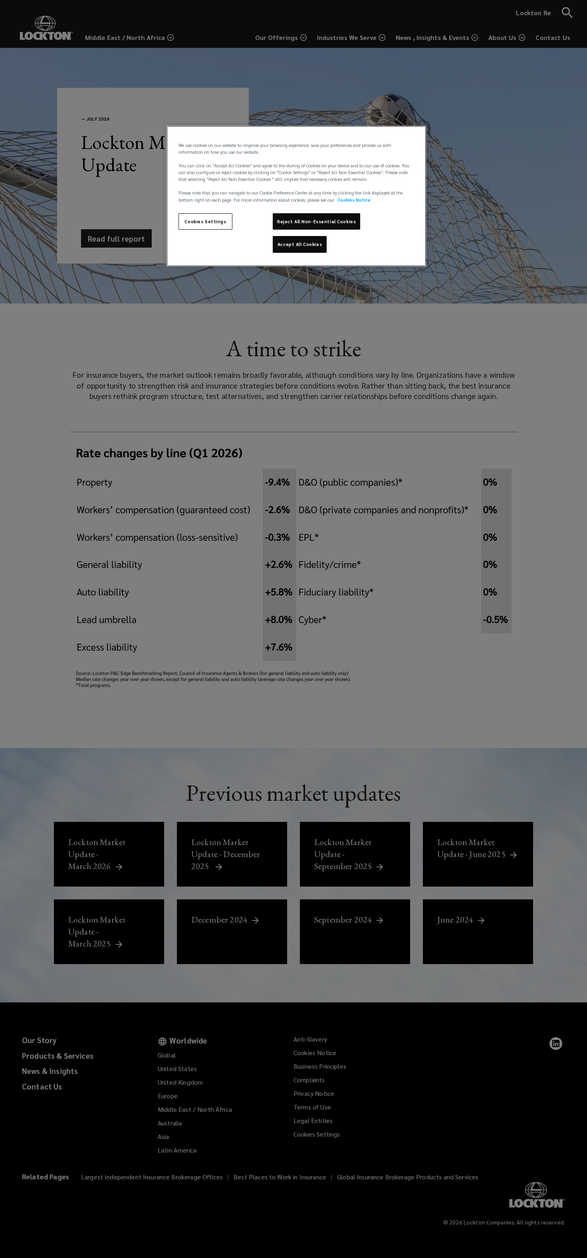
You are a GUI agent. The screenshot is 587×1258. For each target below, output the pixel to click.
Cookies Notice (354, 200)
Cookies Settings (205, 221)
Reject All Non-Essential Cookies (316, 221)
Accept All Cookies (300, 244)
